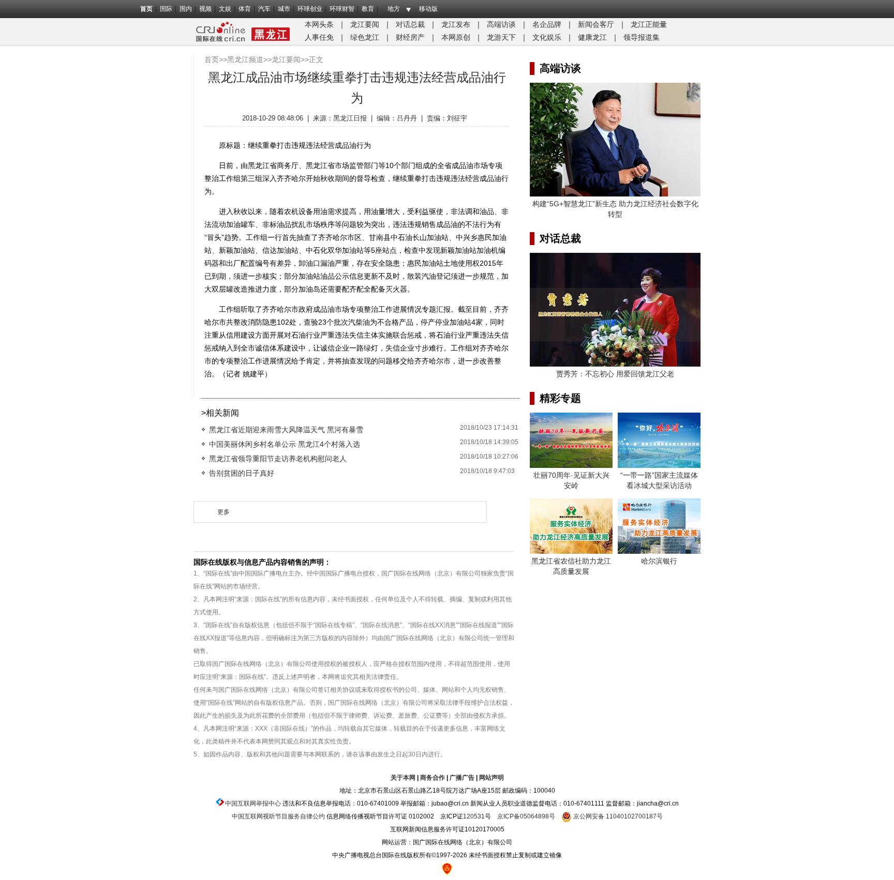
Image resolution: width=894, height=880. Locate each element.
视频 (205, 8)
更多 (223, 511)
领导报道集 (641, 37)
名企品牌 (546, 24)
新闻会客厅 (596, 24)
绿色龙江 (364, 37)
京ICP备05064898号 (526, 816)
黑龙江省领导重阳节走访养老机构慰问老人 (278, 458)
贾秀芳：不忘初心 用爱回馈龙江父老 (615, 374)
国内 (186, 8)
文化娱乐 (546, 37)
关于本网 (403, 777)
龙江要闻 (364, 24)
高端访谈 (501, 24)
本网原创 (455, 37)
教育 (368, 8)
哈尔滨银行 (659, 561)
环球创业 (309, 8)
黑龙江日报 (350, 118)
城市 (284, 8)
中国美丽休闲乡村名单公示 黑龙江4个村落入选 (284, 444)
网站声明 (491, 777)
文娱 (225, 8)
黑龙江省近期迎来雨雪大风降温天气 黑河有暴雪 (286, 430)
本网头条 (319, 24)
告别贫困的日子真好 (241, 473)
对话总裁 (410, 24)
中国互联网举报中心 (253, 803)
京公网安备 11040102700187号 (617, 816)
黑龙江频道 (245, 59)
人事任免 (319, 37)
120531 (474, 816)
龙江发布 (455, 24)
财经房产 (410, 37)
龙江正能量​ (649, 24)
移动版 (428, 8)
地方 (394, 8)
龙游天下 (501, 37)
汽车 (264, 8)
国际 (166, 8)
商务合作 (432, 777)
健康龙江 (592, 37)
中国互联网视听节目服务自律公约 (278, 816)
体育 (245, 8)
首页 (146, 8)
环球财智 (342, 8)
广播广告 (462, 777)
